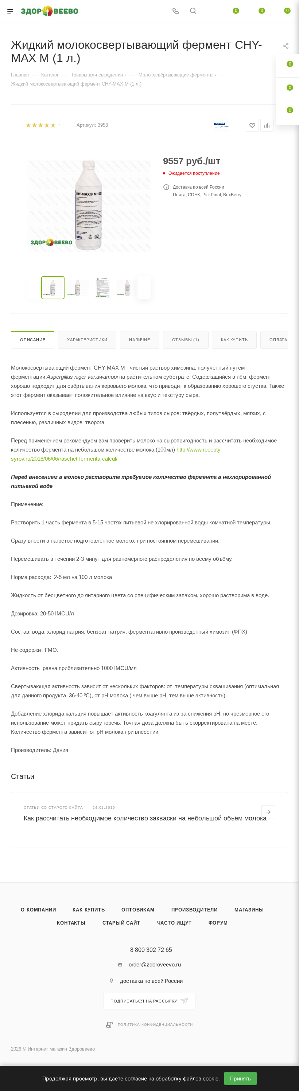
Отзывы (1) (185, 340)
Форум (218, 923)
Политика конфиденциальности (155, 1025)
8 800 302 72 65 (151, 950)
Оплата (278, 340)
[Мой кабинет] (210, 11)
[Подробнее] (268, 812)
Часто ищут (174, 923)
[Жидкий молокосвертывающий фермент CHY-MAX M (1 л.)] (89, 205)
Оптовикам (137, 910)
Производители (194, 910)
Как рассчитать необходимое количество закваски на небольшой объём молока (145, 818)
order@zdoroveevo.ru (155, 964)
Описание (32, 340)
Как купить (234, 340)
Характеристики (87, 340)
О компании (38, 910)
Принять (240, 1078)
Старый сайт (121, 923)
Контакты (71, 923)
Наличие (139, 340)
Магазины (249, 910)
